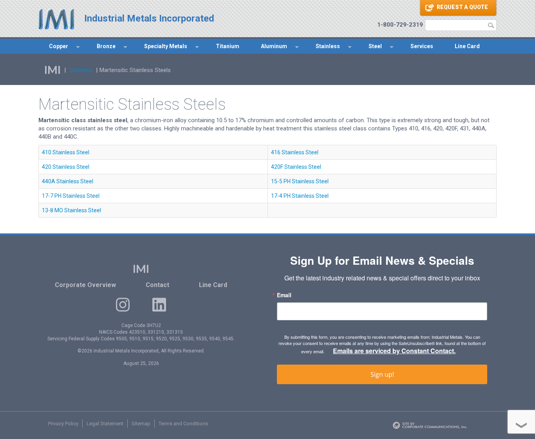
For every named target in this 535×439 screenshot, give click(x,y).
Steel (375, 46)
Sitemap (141, 423)
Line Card (467, 46)
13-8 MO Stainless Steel (71, 210)
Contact (157, 285)
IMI (52, 70)
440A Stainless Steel (67, 181)
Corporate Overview (85, 285)
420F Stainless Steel (296, 167)
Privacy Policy (63, 423)
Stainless (328, 46)
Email (284, 295)
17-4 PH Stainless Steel (300, 196)
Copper (58, 46)
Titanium (227, 46)
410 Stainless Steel (65, 152)
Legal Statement (105, 423)
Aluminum (274, 46)
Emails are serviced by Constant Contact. (394, 350)
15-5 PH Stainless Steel (300, 181)
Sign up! (382, 374)
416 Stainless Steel (294, 152)
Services (421, 46)
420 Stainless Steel (65, 167)
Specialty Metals (165, 46)
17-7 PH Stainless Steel (70, 196)
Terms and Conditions (183, 423)
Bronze (106, 46)
